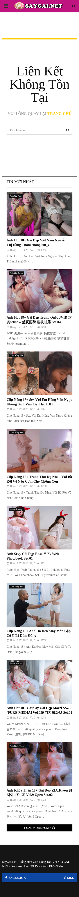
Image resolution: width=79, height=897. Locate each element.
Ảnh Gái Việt (16, 196)
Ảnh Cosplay (16, 663)
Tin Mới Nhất (20, 182)
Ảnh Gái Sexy (16, 509)
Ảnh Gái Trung (16, 273)
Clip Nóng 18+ (16, 432)
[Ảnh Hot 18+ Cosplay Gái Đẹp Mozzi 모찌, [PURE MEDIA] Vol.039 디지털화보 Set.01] (39, 682)
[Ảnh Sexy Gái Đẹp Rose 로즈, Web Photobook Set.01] (39, 527)
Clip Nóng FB (16, 355)
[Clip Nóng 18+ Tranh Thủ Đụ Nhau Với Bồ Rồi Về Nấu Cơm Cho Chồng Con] (39, 451)
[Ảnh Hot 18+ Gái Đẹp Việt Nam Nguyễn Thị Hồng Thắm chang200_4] (39, 214)
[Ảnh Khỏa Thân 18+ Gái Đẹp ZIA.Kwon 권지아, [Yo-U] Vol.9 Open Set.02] (39, 764)
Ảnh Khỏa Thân (17, 746)
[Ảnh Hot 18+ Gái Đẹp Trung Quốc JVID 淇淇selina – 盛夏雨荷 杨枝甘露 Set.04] (39, 291)
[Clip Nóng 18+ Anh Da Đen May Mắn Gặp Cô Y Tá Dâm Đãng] (39, 605)
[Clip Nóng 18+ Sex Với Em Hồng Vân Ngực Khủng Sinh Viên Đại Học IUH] (39, 373)
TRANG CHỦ (59, 113)
